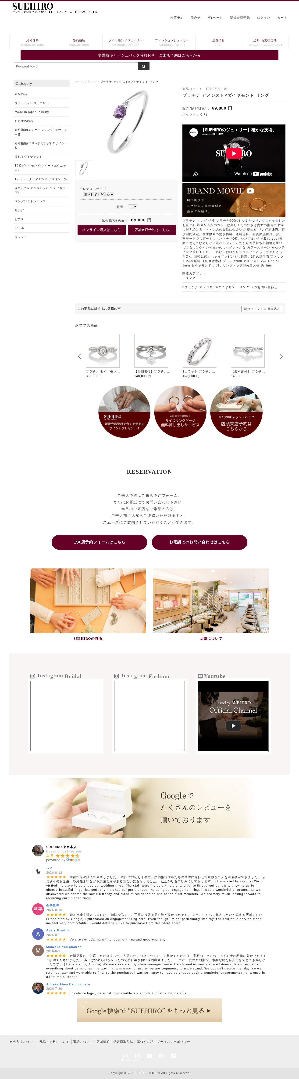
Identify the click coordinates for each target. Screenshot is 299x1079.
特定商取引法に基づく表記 (133, 1042)
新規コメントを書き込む (262, 309)
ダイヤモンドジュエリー (126, 42)
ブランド (21, 237)
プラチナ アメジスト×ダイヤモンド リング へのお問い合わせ (231, 287)
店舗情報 (218, 42)
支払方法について (22, 1042)
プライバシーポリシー (173, 1042)
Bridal (125, 1060)
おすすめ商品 (24, 121)
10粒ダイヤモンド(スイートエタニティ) (40, 168)
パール (19, 228)
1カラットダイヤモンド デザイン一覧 (41, 179)
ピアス (19, 219)
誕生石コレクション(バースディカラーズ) (42, 190)
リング (92, 82)
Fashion (138, 1060)
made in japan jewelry (32, 112)
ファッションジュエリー (172, 42)
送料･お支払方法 (265, 42)
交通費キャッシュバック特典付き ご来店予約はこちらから (149, 55)
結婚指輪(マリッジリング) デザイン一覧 (41, 145)
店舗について (211, 638)
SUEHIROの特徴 (88, 638)
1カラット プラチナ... (150, 371)
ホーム (79, 82)
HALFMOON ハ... (244, 371)
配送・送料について (54, 1042)
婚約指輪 (79, 42)
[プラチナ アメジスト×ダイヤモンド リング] (127, 155)
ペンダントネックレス (30, 201)
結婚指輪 (32, 42)
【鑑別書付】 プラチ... (200, 371)
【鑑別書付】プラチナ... (104, 371)
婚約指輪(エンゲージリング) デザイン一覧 (41, 132)
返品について (83, 1042)
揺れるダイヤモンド (29, 156)
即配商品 (21, 94)
